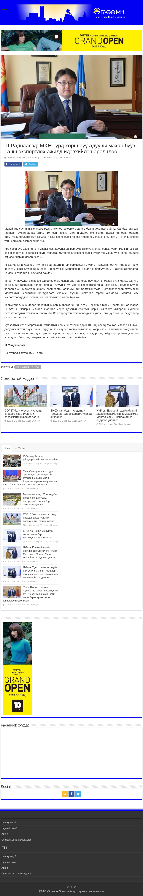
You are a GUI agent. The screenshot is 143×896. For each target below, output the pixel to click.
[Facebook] (71, 794)
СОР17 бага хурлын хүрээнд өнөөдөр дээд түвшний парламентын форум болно (23, 413)
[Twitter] (78, 794)
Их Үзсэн (20, 448)
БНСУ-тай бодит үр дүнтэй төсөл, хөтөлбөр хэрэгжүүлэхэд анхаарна (71, 413)
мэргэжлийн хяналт (28, 367)
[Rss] (65, 794)
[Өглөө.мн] (71, 12)
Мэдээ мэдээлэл (55, 157)
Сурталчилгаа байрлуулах (16, 839)
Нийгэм (67, 157)
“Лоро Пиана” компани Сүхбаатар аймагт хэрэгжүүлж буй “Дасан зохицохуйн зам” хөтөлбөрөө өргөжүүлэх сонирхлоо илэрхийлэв (30, 594)
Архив (4, 834)
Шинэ (7, 448)
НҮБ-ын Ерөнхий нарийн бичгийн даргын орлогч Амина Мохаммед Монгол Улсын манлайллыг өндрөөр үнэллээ (117, 415)
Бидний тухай (9, 828)
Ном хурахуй (8, 822)
